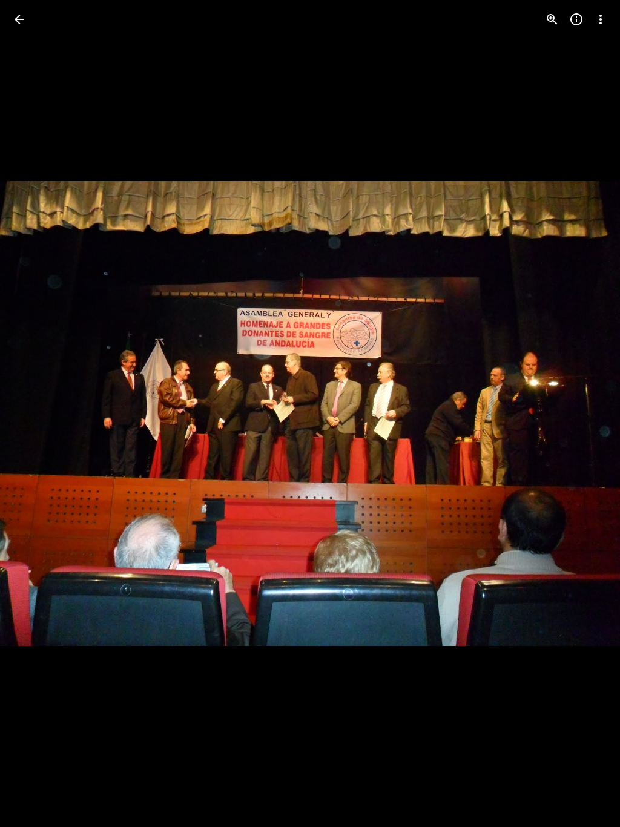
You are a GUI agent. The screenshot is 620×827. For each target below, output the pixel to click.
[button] (34, 413)
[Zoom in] (552, 19)
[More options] (601, 19)
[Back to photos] (19, 19)
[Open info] (576, 19)
